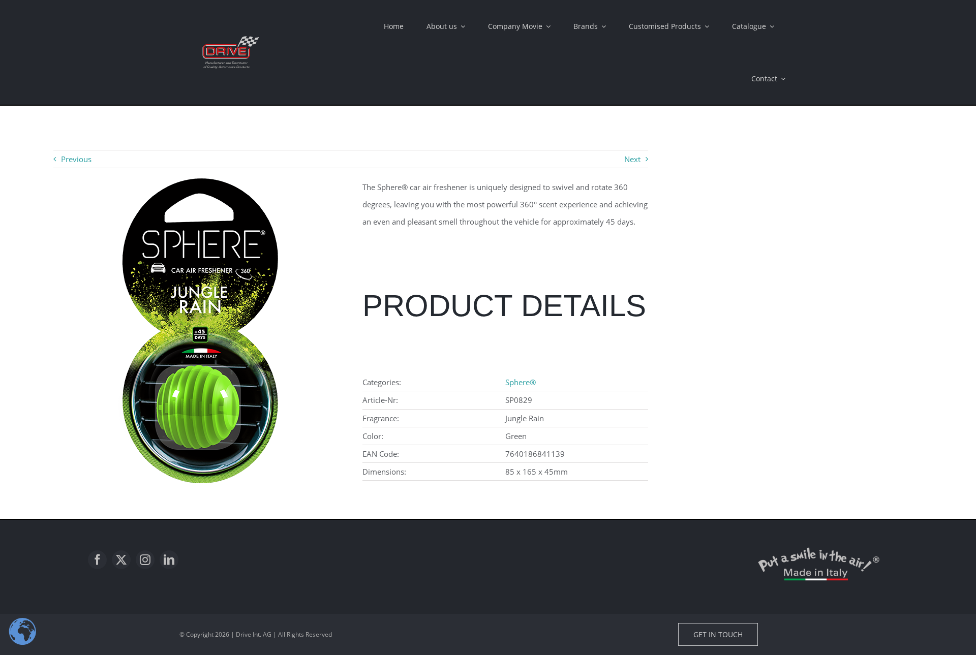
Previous (76, 159)
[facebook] (97, 559)
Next (632, 159)
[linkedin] (169, 559)
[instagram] (145, 559)
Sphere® (520, 382)
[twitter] (121, 559)
